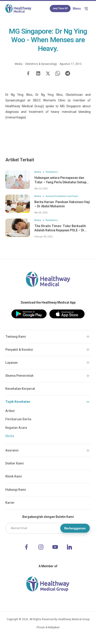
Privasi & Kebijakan (48, 627)
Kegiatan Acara (16, 427)
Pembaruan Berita (18, 419)
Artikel (10, 411)
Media (9, 436)
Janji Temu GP (60, 8)
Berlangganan (75, 528)
